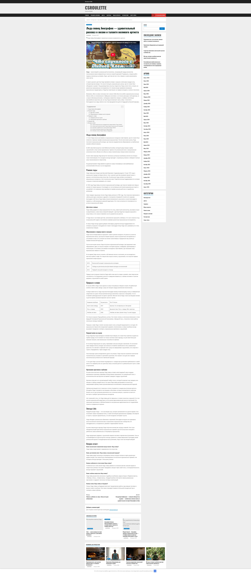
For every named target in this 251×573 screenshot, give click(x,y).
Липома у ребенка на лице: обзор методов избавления (97, 497)
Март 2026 (146, 94)
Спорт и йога (133, 15)
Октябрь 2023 (147, 164)
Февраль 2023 (147, 171)
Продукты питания (95, 15)
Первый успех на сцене (96, 117)
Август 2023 (146, 168)
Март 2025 (146, 123)
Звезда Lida (91, 121)
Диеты (103, 15)
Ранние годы (91, 111)
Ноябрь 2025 (147, 107)
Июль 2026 (146, 81)
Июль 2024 (146, 135)
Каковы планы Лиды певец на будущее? (102, 130)
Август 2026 (146, 78)
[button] (121, 107)
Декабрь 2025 (147, 103)
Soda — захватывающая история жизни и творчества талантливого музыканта (94, 533)
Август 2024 (146, 132)
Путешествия (125, 15)
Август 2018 (146, 187)
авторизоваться (114, 509)
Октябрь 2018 (147, 180)
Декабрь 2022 (147, 174)
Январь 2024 (147, 155)
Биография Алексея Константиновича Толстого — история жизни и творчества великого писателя (111, 524)
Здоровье (109, 15)
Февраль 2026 (147, 97)
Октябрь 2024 (147, 126)
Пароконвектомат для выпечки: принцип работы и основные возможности (93, 563)
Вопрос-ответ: (92, 123)
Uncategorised (89, 24)
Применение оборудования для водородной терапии (113, 562)
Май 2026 (146, 87)
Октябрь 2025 (147, 110)
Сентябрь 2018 (147, 184)
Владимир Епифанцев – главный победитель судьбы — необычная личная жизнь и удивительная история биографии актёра (128, 498)
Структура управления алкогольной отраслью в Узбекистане (134, 562)
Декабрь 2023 (147, 158)
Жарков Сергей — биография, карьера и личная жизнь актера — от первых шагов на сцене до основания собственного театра (131, 534)
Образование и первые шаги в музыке (100, 114)
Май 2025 (146, 116)
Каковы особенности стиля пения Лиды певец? (104, 127)
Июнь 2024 (146, 139)
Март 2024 (146, 148)
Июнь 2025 (146, 113)
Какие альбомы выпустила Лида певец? (102, 129)
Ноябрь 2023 (147, 161)
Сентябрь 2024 (147, 129)
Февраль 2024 (147, 151)
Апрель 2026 (147, 90)
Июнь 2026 (146, 84)
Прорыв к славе (92, 116)
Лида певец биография (94, 109)
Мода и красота (116, 15)
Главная (87, 15)
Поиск (145, 25)
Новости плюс (147, 210)
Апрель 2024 (147, 145)
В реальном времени (160, 15)
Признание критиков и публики (99, 119)
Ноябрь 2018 (146, 177)
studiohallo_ (88, 35)
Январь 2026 (147, 100)
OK (155, 571)
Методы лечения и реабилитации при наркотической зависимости (154, 562)
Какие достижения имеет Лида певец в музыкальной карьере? (108, 126)
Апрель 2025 (147, 119)
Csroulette (96, 7)
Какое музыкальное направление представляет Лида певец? (107, 124)
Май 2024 (146, 142)
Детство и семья (95, 112)
